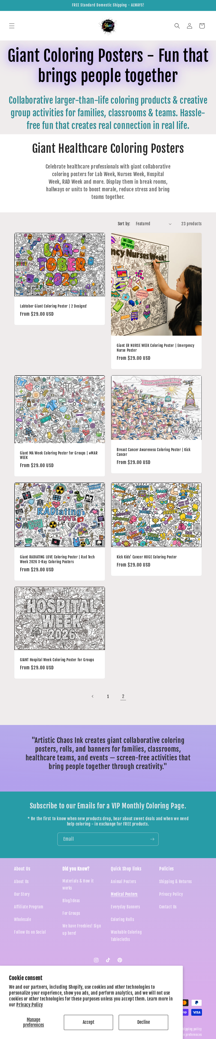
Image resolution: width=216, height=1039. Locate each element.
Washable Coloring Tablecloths (126, 936)
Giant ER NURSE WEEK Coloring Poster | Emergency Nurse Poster (155, 348)
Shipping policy (191, 1029)
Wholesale (22, 919)
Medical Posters (124, 894)
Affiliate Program (28, 906)
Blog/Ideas (71, 900)
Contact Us (168, 906)
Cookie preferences (189, 1035)
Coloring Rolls (122, 919)
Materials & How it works (78, 884)
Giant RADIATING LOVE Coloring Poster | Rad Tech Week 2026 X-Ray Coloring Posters (57, 559)
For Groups (71, 913)
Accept (88, 1022)
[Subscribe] (152, 839)
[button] (12, 26)
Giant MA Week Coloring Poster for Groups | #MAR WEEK (59, 455)
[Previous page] (93, 696)
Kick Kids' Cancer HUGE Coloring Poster (147, 557)
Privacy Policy (29, 1005)
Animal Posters (123, 881)
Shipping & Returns (175, 881)
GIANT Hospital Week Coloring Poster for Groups (57, 660)
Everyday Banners (125, 906)
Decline (143, 1022)
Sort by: (124, 223)
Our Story (22, 894)
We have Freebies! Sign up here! (81, 929)
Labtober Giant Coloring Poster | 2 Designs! (53, 306)
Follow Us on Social (30, 932)
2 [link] (123, 696)
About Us (21, 881)
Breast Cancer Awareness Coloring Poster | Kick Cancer (154, 452)
